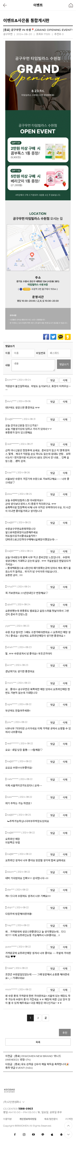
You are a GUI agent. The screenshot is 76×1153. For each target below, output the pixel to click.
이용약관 (7, 1119)
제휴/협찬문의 (51, 1119)
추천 (64, 1032)
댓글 (52, 380)
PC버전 (69, 1119)
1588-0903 (25, 1108)
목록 (38, 1042)
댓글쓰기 (64, 364)
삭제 (65, 380)
